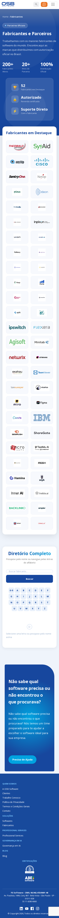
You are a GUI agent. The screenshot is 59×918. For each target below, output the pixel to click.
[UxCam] (17, 237)
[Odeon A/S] (42, 192)
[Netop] (42, 177)
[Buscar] (36, 4)
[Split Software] (17, 312)
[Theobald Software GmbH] (17, 146)
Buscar (29, 578)
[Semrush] (17, 432)
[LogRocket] (42, 252)
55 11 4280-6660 (29, 901)
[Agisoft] (17, 342)
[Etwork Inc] (17, 523)
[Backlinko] (17, 508)
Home (5, 16)
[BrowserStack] (17, 463)
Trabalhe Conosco (11, 797)
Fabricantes (8, 825)
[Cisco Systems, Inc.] (42, 161)
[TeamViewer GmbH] (42, 372)
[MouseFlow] (42, 297)
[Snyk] (42, 478)
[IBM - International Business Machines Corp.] (42, 417)
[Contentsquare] (17, 267)
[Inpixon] (42, 222)
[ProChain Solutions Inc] (17, 192)
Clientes (6, 793)
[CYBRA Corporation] (42, 312)
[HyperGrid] (17, 222)
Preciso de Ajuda (22, 759)
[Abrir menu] (53, 4)
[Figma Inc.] (42, 402)
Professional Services (12, 835)
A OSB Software (10, 788)
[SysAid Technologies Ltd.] (42, 146)
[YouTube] (26, 908)
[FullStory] (17, 252)
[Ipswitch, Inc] (17, 327)
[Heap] (17, 282)
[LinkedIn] (21, 908)
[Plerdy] (42, 282)
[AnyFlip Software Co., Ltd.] (17, 161)
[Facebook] (32, 908)
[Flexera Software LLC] (42, 327)
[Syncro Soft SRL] (17, 447)
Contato (6, 810)
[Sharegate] (42, 432)
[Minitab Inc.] (42, 342)
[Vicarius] (42, 387)
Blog (4, 855)
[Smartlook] (42, 237)
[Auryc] (42, 267)
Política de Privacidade (13, 802)
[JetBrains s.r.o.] (42, 357)
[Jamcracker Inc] (42, 207)
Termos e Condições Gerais (16, 806)
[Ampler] (42, 508)
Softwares (7, 820)
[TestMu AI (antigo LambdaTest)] (42, 447)
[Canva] (17, 417)
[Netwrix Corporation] (17, 357)
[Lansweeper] (17, 387)
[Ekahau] (17, 372)
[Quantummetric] (17, 297)
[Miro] (17, 402)
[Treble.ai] (42, 493)
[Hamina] (17, 478)
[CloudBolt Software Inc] (17, 207)
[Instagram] (37, 908)
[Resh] (42, 463)
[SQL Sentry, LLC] (17, 177)
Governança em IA (11, 845)
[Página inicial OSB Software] (8, 4)
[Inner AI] (17, 493)
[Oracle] (42, 523)
